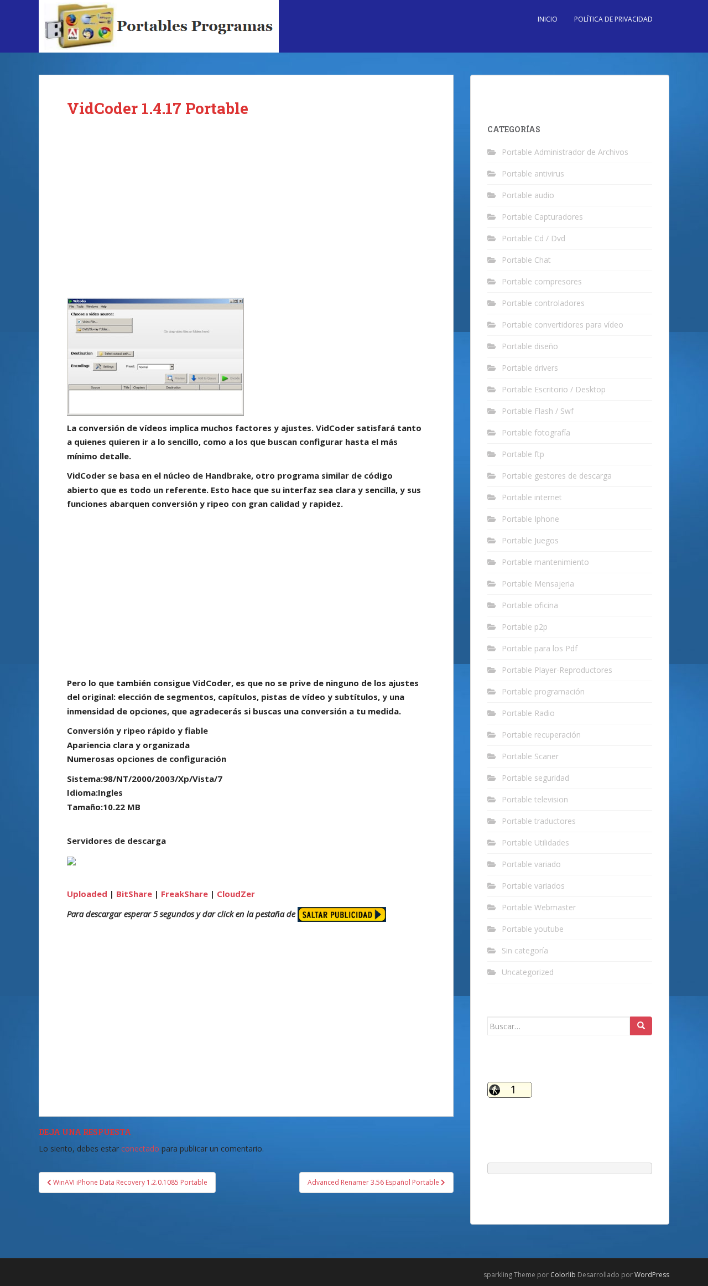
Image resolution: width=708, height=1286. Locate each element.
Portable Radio (528, 713)
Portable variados (533, 885)
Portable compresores (542, 281)
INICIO (548, 19)
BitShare (134, 893)
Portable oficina (530, 605)
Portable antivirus (533, 173)
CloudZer (236, 893)
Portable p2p (525, 626)
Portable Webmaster (539, 907)
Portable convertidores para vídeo (562, 324)
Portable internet (532, 497)
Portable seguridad (535, 777)
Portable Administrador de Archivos (565, 152)
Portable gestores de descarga (557, 475)
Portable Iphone (530, 519)
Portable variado (531, 864)
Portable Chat (526, 260)
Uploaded (87, 893)
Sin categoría (525, 950)
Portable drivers (530, 367)
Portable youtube (533, 929)
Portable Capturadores (542, 216)
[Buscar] (641, 1026)
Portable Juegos (530, 540)
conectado (140, 1148)
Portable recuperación (541, 734)
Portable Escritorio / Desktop (554, 389)
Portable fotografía (536, 432)
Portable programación (543, 691)
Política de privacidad (613, 19)
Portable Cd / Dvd (533, 238)
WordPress (651, 1274)
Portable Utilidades (535, 842)
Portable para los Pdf (539, 648)
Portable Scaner (530, 756)
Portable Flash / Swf (538, 411)
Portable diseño (530, 346)
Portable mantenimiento (545, 562)
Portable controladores (543, 303)
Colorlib (563, 1274)
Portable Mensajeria (538, 583)
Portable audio (528, 195)
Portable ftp (523, 454)
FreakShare (184, 893)
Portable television (535, 799)
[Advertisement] (246, 215)
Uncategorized (528, 972)
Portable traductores (539, 821)
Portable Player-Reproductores (557, 670)
